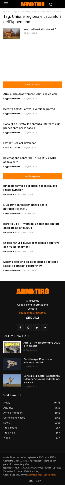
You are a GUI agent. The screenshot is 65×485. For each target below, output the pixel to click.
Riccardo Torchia (11, 147)
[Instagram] (28, 327)
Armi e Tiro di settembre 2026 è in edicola (30, 94)
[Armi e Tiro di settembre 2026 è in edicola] (12, 347)
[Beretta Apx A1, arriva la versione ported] (12, 364)
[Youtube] (45, 327)
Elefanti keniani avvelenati (19, 143)
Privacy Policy (35, 474)
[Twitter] (36, 327)
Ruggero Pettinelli (12, 98)
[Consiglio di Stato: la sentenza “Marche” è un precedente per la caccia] (12, 380)
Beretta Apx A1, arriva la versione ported (29, 109)
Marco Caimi (9, 194)
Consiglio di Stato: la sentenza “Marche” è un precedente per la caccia (42, 379)
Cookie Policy (50, 474)
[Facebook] (20, 327)
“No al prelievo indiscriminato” (39, 29)
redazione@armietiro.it (32, 312)
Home (6, 11)
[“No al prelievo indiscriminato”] (11, 33)
